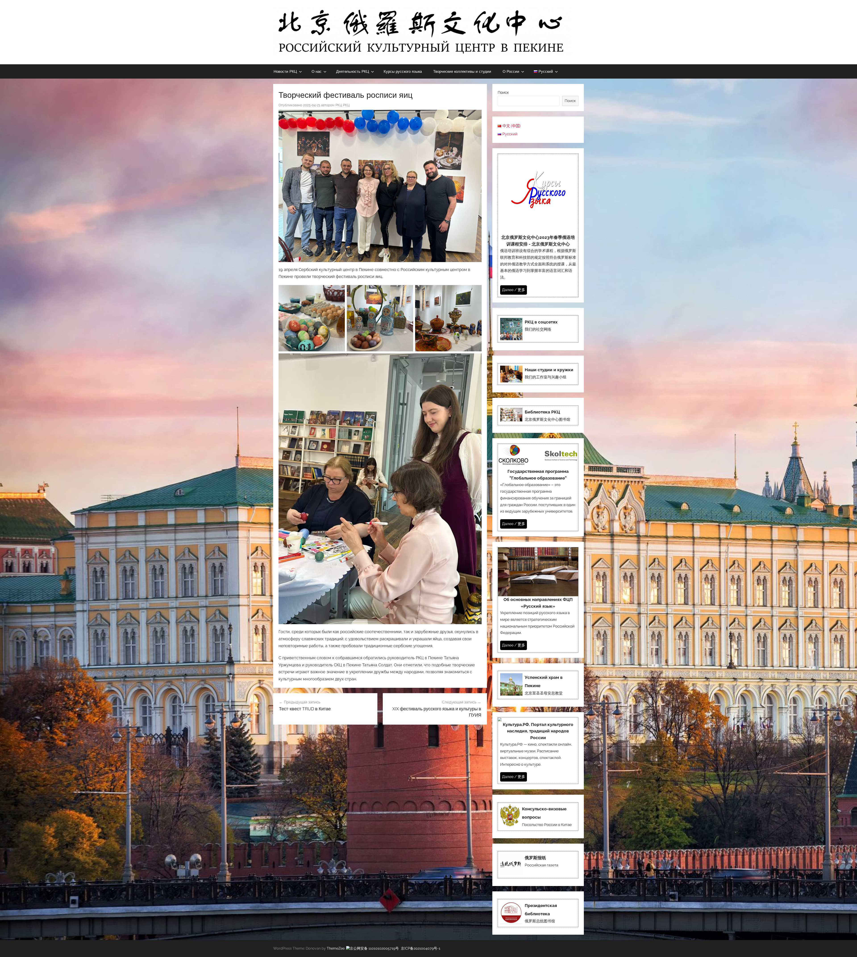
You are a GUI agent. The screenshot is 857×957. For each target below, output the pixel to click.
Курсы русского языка (403, 71)
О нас (317, 71)
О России (511, 71)
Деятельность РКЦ (352, 71)
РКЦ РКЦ (342, 105)
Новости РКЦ (285, 71)
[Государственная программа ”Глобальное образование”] (538, 487)
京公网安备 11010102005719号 (374, 948)
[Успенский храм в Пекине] (538, 685)
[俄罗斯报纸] (538, 864)
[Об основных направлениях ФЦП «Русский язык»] (538, 599)
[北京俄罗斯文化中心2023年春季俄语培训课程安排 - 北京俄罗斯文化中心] (538, 225)
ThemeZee (336, 948)
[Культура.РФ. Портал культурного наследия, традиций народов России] (538, 751)
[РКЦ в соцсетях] (538, 329)
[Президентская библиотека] (538, 913)
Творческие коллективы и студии (462, 71)
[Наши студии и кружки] (538, 374)
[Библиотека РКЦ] (538, 415)
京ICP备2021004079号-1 (420, 948)
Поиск (503, 92)
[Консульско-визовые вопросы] (538, 816)
